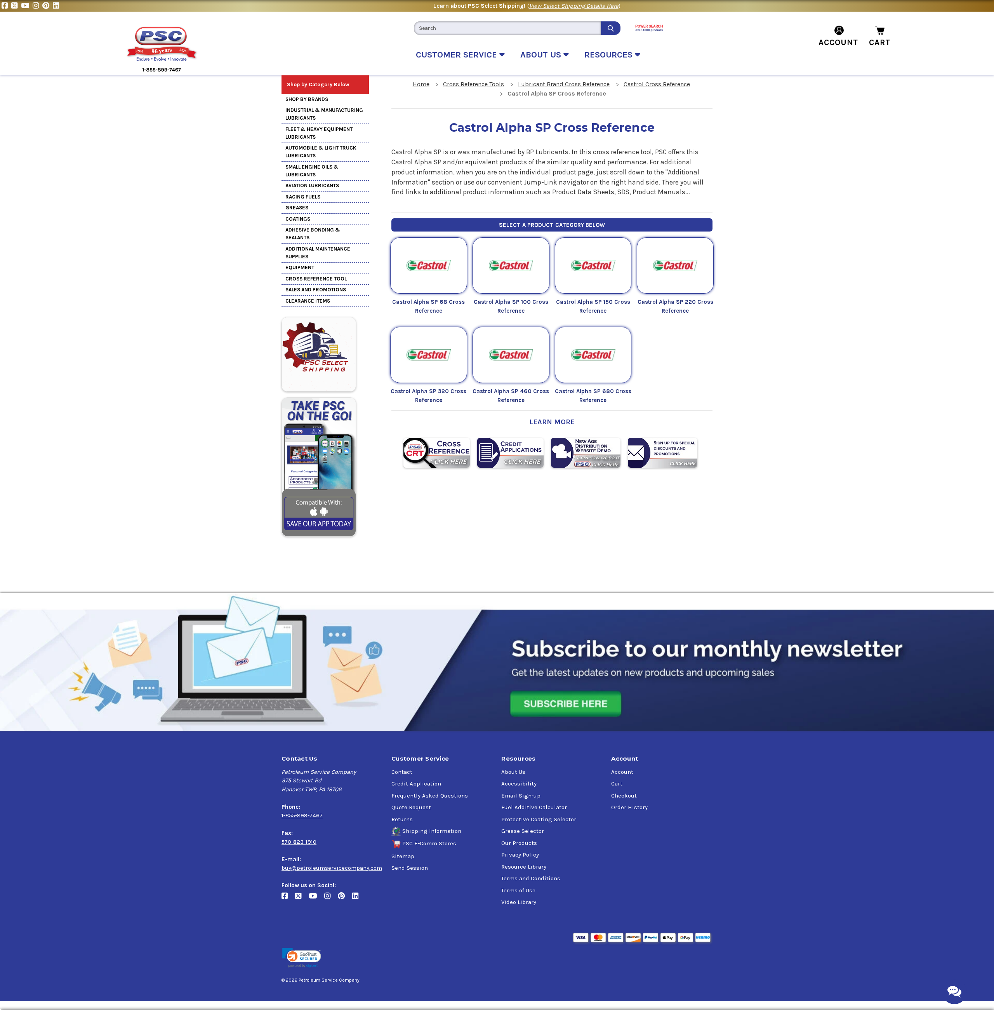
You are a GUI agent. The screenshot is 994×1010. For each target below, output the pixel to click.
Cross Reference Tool (316, 279)
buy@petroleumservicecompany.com (332, 867)
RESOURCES (609, 55)
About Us (513, 771)
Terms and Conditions (530, 878)
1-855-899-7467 (302, 815)
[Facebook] (6, 5)
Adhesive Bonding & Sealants (312, 233)
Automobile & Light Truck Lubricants (320, 151)
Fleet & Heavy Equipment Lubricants (319, 133)
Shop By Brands (306, 99)
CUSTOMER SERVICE (457, 55)
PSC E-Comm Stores (429, 843)
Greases (296, 208)
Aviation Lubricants (312, 185)
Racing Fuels (302, 197)
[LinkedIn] (57, 5)
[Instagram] (37, 5)
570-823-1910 (299, 841)
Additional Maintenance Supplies (317, 252)
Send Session (409, 867)
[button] (302, 957)
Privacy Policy (520, 854)
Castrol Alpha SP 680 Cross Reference (593, 396)
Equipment (299, 267)
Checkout (624, 795)
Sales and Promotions (315, 290)
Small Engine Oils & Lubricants (312, 171)
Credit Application (416, 783)
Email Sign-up (520, 795)
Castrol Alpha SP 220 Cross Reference (675, 306)
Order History (629, 807)
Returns (402, 819)
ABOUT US (541, 55)
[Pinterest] (47, 5)
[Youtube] (27, 5)
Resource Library (523, 866)
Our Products (519, 842)
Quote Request (411, 807)
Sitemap (402, 856)
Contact (401, 771)
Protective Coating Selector (538, 819)
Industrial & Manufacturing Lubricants (324, 114)
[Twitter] (16, 5)
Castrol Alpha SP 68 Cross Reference (428, 306)
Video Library (518, 902)
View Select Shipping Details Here (574, 5)
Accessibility (519, 783)
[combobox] (507, 28)
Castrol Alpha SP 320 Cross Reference (428, 396)
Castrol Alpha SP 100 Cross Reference (511, 306)
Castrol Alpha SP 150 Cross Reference (593, 306)
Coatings (297, 219)
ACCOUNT (838, 42)
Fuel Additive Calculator (534, 807)
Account (622, 771)
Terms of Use (518, 890)
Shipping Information (431, 830)
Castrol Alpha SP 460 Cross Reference (511, 396)
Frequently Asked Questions (429, 795)
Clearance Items (307, 301)
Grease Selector (522, 830)
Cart (616, 783)
